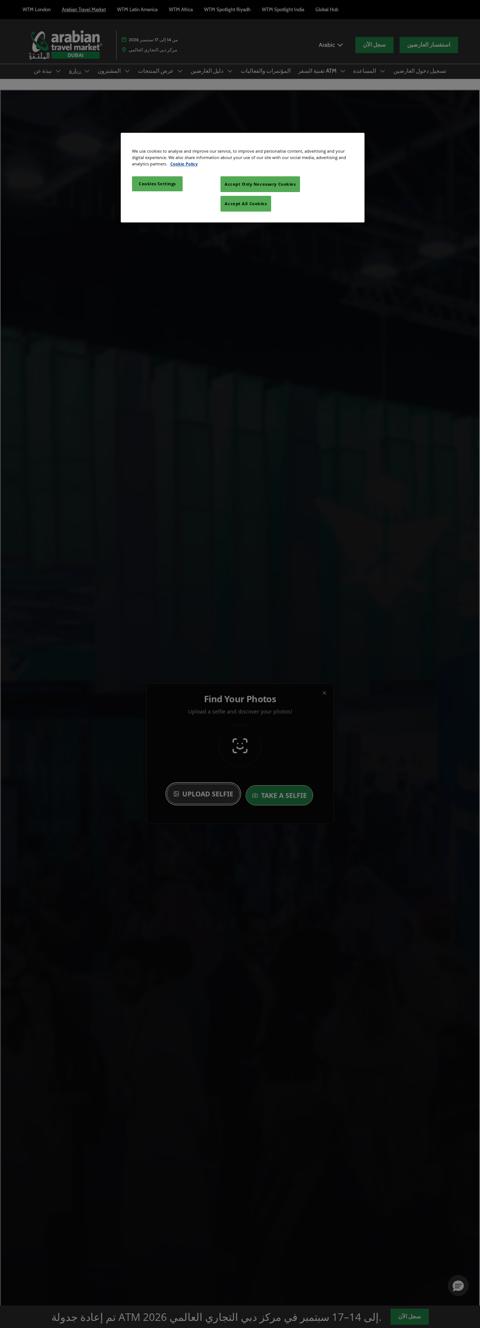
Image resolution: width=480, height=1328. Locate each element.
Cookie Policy (184, 164)
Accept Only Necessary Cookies (260, 184)
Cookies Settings (157, 183)
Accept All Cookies (246, 203)
